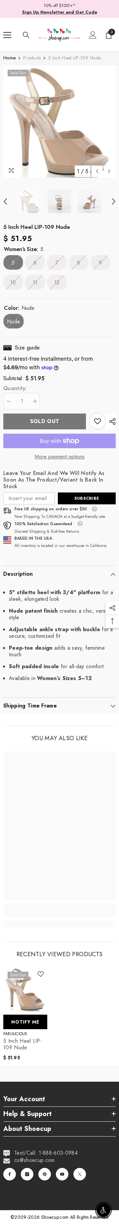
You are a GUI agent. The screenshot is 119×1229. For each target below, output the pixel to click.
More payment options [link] (60, 456)
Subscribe (86, 498)
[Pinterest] (44, 1174)
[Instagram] (27, 1174)
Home (9, 57)
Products (32, 57)
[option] (59, 121)
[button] (97, 171)
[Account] (93, 35)
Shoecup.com (55, 1217)
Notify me (25, 1022)
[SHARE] (111, 421)
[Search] (26, 35)
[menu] (7, 35)
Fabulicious (15, 1034)
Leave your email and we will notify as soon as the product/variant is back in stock (53, 480)
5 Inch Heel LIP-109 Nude (22, 1044)
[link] (97, 421)
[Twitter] (79, 1174)
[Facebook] (9, 1174)
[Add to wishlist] (41, 974)
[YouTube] (62, 1174)
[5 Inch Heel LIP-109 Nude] (25, 989)
